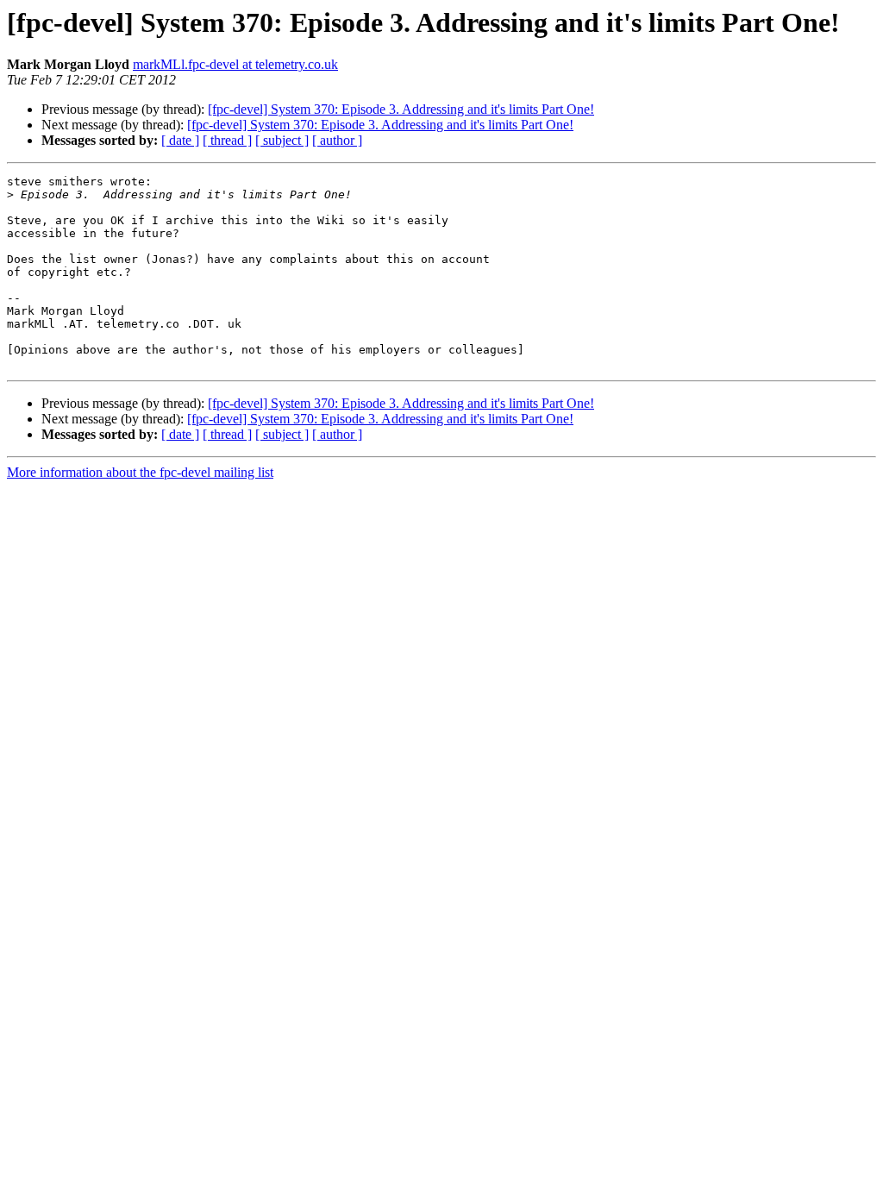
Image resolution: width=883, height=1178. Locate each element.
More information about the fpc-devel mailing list (140, 472)
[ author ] (337, 140)
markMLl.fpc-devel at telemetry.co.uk (235, 64)
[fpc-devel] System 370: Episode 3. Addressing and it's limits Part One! (401, 109)
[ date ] (180, 140)
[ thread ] (227, 140)
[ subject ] (282, 140)
